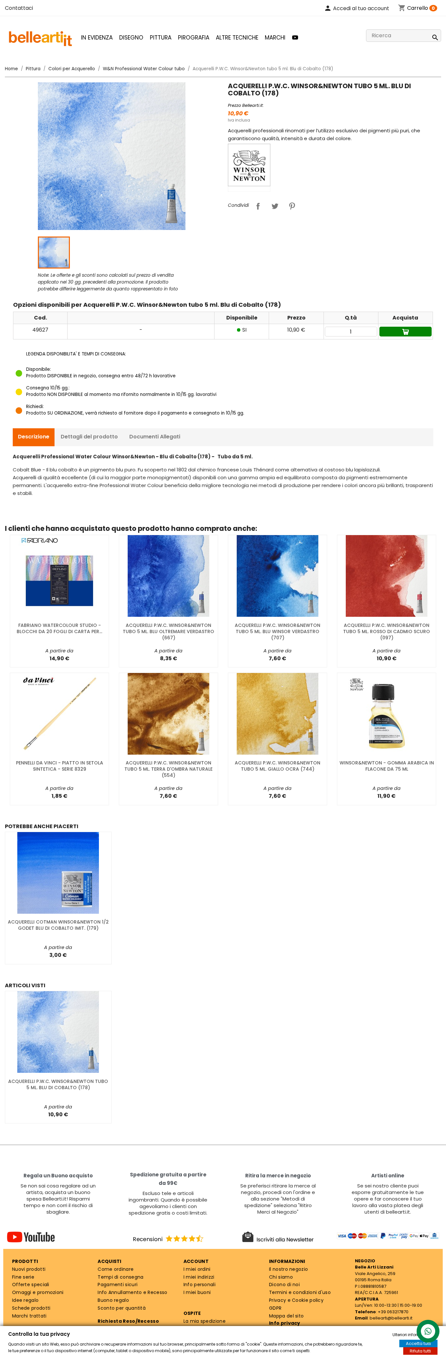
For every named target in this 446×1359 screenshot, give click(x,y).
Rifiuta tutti (420, 1351)
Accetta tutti (418, 1343)
